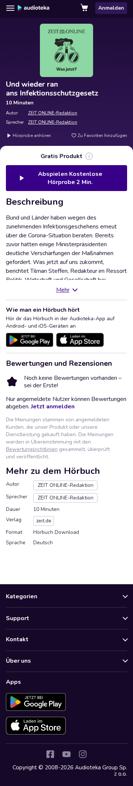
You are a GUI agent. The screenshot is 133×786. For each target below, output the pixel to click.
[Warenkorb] (85, 8)
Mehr (62, 290)
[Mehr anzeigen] (89, 156)
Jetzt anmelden (53, 406)
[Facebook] (50, 754)
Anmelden (111, 7)
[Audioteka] (34, 8)
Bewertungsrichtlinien (32, 449)
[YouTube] (66, 754)
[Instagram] (82, 754)
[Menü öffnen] (10, 8)
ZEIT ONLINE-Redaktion (52, 113)
